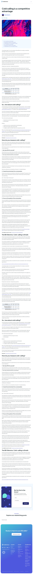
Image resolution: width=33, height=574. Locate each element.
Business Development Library (27, 550)
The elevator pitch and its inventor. (10, 137)
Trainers (12, 547)
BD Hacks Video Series (27, 566)
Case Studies (13, 548)
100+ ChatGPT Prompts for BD (27, 563)
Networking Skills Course (20, 552)
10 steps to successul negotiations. (17, 232)
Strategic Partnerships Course (20, 556)
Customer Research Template (28, 556)
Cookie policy (26, 571)
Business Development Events (27, 547)
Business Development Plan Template (28, 553)
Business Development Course (20, 547)
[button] (31, 1)
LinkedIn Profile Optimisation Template (27, 561)
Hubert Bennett (7, 14)
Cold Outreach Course (20, 549)
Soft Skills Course (20, 553)
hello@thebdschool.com (5, 549)
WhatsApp (12, 552)
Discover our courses (16, 534)
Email (11, 553)
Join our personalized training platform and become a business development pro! (15, 479)
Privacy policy (22, 571)
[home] (4, 1)
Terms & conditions (16, 571)
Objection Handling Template (28, 558)
